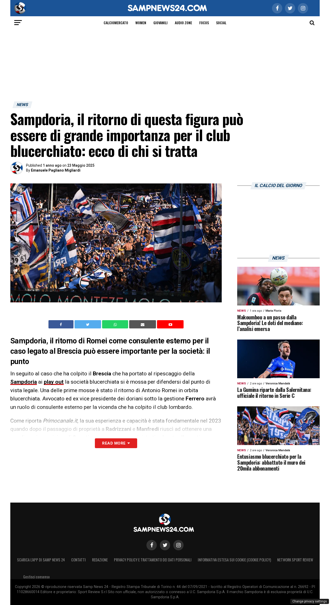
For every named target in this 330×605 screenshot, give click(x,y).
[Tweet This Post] (88, 324)
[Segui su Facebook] (151, 545)
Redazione (100, 559)
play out (54, 382)
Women (140, 22)
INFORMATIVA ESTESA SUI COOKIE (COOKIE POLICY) (234, 559)
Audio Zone (183, 22)
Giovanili (160, 22)
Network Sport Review (295, 559)
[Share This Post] (115, 324)
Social (221, 22)
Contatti (78, 559)
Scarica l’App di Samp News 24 (41, 559)
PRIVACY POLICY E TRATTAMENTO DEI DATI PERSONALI (153, 559)
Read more (114, 443)
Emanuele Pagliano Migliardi (55, 170)
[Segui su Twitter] (165, 545)
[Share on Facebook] (61, 324)
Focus (204, 22)
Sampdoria (23, 382)
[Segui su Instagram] (178, 545)
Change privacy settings (309, 601)
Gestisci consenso (36, 576)
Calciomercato (116, 22)
